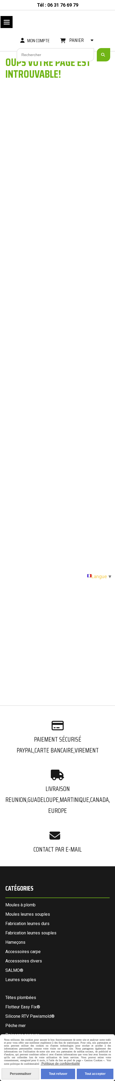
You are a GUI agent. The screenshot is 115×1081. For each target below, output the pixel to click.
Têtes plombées (20, 997)
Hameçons (15, 942)
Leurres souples (20, 979)
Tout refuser (58, 1074)
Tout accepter (95, 1074)
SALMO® (14, 970)
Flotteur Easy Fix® (22, 1006)
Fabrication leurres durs (27, 923)
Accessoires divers (23, 961)
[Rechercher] (103, 54)
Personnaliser (20, 1074)
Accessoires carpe (23, 951)
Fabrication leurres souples (30, 932)
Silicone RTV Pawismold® (30, 1016)
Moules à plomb (20, 904)
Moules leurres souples (27, 914)
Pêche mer (15, 1025)
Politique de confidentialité (60, 1064)
